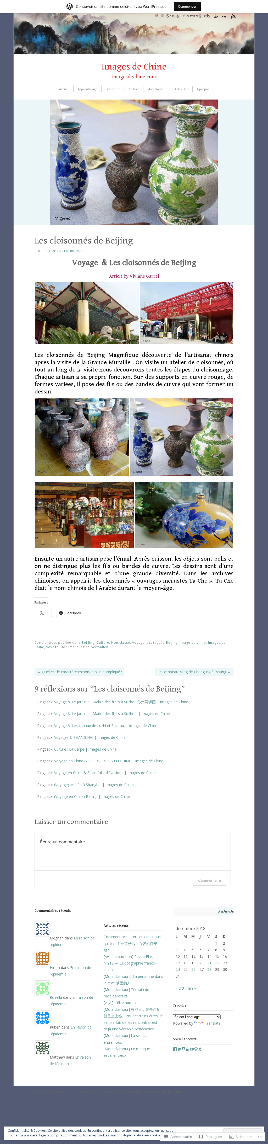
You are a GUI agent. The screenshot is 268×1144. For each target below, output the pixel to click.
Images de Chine (134, 66)
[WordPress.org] (196, 1049)
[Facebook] (175, 1049)
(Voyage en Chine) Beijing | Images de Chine (92, 796)
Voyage (138, 642)
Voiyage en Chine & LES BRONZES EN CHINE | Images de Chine (108, 760)
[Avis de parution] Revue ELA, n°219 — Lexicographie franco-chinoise (130, 963)
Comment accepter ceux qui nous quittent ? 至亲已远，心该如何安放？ (132, 943)
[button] (87, 313)
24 (178, 969)
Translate (213, 1023)
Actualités (181, 89)
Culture (134, 89)
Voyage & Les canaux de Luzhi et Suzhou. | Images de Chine (105, 725)
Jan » (192, 988)
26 (193, 969)
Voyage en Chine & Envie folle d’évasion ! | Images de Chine (105, 772)
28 (209, 969)
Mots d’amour (157, 89)
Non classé (120, 642)
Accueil (64, 89)
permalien (99, 647)
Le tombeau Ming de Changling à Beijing (194, 671)
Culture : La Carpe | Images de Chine (85, 749)
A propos (203, 89)
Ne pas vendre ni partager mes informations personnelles (145, 1092)
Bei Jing (88, 642)
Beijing (172, 642)
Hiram (55, 967)
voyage (52, 647)
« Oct (180, 988)
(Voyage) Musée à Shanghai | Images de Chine (94, 784)
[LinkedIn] (188, 1049)
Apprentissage (87, 89)
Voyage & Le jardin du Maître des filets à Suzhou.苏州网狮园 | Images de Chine (121, 701)
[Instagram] (183, 1049)
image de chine (193, 642)
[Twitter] (179, 1049)
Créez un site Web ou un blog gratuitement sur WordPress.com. (58, 1092)
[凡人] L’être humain (120, 1002)
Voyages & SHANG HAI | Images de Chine (90, 737)
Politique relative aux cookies (140, 1135)
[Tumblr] (200, 1049)
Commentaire (209, 880)
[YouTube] (192, 1049)
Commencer (187, 6)
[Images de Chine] (134, 52)
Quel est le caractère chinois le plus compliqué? (79, 671)
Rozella (56, 997)
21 (209, 962)
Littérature (113, 89)
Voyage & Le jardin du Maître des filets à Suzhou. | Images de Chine (112, 713)
